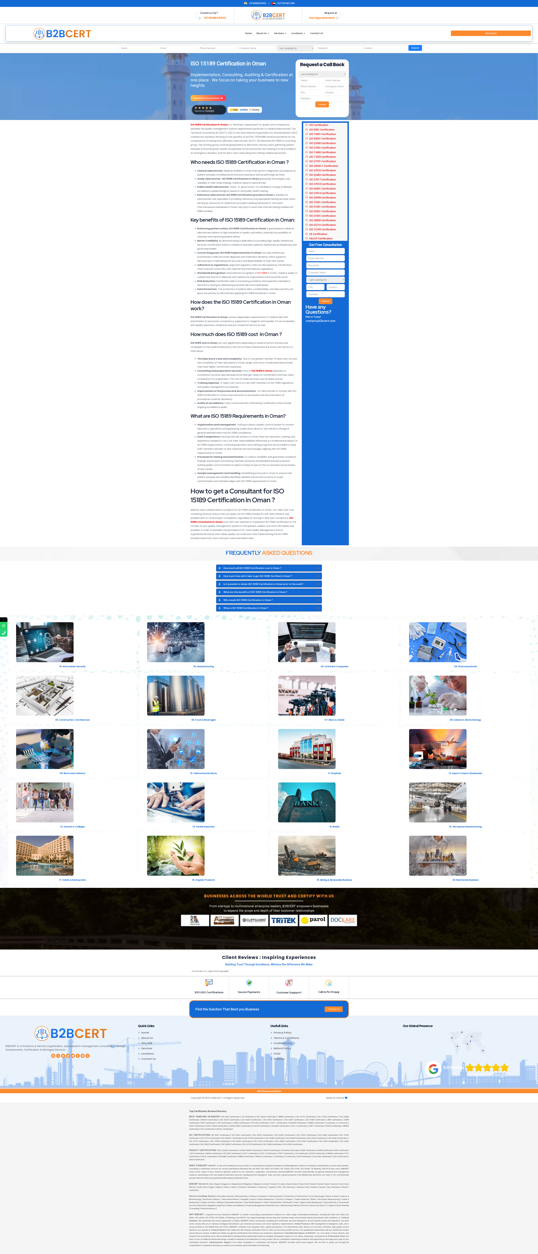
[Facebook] (53, 1056)
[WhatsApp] (3, 625)
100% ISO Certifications (209, 992)
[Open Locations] (304, 33)
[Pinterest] (83, 1056)
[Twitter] (68, 1056)
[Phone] (3, 633)
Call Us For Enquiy (328, 992)
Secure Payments (249, 992)
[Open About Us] (268, 33)
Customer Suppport (289, 992)
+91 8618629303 (214, 18)
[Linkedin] (63, 1056)
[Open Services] (286, 33)
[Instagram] (58, 1056)
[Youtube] (73, 1056)
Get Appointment (322, 18)
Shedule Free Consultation (207, 98)
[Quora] (87, 1056)
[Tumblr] (78, 1056)
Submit (415, 47)
